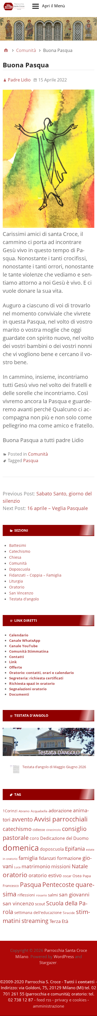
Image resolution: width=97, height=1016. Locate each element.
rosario (41, 895)
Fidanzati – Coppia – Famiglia (35, 575)
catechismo (17, 829)
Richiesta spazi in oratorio (32, 683)
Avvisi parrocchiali (61, 818)
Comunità (38, 454)
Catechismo (19, 551)
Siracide (69, 912)
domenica (21, 847)
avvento (22, 819)
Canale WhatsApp (24, 640)
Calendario (18, 635)
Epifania (75, 848)
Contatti (16, 657)
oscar (67, 875)
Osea (77, 875)
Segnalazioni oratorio (28, 689)
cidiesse (39, 829)
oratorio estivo (45, 875)
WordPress (64, 956)
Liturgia (16, 581)
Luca (17, 867)
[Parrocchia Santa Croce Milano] (48, 29)
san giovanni (74, 894)
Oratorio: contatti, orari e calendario (41, 672)
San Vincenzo (21, 593)
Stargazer (48, 962)
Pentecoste (58, 884)
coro (34, 838)
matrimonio (36, 866)
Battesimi (17, 545)
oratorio (15, 874)
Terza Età (59, 921)
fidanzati (47, 858)
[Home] (6, 50)
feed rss (44, 999)
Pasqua (30, 460)
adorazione (60, 810)
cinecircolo (53, 830)
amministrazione (48, 1006)
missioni (61, 866)
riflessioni (26, 894)
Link (13, 662)
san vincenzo (18, 903)
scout (40, 903)
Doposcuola (19, 569)
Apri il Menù (53, 5)
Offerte (15, 667)
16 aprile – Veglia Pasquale (57, 508)
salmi (53, 894)
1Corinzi (10, 810)
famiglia (28, 858)
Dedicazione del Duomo (64, 838)
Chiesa (15, 557)
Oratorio (16, 587)
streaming (35, 921)
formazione (69, 858)
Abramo (24, 811)
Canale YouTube (23, 646)
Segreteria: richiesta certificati (36, 678)
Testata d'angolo (24, 598)
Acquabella (39, 811)
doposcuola (52, 849)
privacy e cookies (70, 999)
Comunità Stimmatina (28, 651)
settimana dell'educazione (38, 912)
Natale (80, 866)
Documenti (19, 694)
